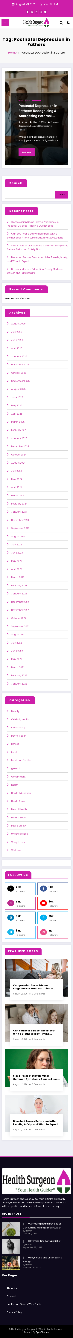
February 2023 (19, 585)
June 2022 (17, 651)
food (14, 752)
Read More (26, 152)
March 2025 (18, 421)
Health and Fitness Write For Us (24, 1304)
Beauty (15, 711)
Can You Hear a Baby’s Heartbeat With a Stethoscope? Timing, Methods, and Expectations (34, 1032)
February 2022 (19, 675)
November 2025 (20, 364)
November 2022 (20, 610)
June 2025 (17, 397)
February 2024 (19, 503)
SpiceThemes (42, 1332)
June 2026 (17, 340)
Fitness (15, 743)
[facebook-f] (27, 12)
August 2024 (18, 462)
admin (24, 122)
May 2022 (16, 659)
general (15, 768)
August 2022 (18, 634)
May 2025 (16, 405)
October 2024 (18, 454)
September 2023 (20, 528)
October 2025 (18, 372)
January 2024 (19, 511)
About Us (12, 1288)
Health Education (21, 793)
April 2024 (16, 487)
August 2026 (18, 323)
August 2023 (18, 536)
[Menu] (5, 22)
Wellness (16, 850)
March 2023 (18, 577)
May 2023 (16, 561)
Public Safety (18, 825)
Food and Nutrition (21, 760)
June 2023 (17, 552)
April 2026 (16, 348)
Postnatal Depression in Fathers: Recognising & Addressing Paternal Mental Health (38, 111)
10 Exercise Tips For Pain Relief (44, 1241)
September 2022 (20, 626)
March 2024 (18, 495)
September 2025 (20, 381)
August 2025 (18, 389)
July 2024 (16, 470)
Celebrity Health (20, 719)
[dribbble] (36, 12)
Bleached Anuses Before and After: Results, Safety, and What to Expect (35, 1122)
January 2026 (19, 356)
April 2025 (16, 413)
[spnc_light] (68, 23)
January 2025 (19, 438)
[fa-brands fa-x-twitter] (32, 12)
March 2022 (18, 667)
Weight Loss (18, 842)
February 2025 (19, 430)
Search (15, 183)
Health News (18, 801)
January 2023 (19, 593)
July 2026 (16, 332)
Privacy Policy (14, 1312)
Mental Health (24, 101)
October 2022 (18, 618)
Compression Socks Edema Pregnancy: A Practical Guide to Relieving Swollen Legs (33, 987)
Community (18, 727)
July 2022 (16, 642)
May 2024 (16, 479)
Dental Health (18, 735)
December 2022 (20, 601)
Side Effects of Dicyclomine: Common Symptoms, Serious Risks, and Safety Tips (35, 1077)
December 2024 (20, 446)
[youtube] (45, 12)
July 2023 (16, 544)
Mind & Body (18, 817)
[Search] (61, 22)
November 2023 (20, 520)
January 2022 (19, 683)
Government (18, 776)
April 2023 (16, 569)
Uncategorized (19, 833)
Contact (11, 1296)
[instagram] (41, 12)
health (15, 784)
